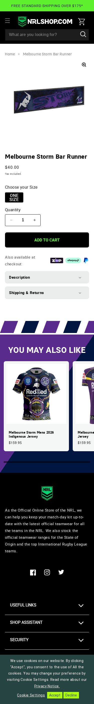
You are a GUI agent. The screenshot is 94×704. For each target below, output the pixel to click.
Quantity (13, 210)
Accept (54, 695)
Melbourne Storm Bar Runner (47, 54)
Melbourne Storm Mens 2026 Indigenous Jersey (31, 434)
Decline (71, 695)
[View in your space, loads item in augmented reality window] (84, 64)
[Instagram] (47, 572)
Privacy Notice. (47, 686)
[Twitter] (61, 572)
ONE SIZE (14, 197)
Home (10, 54)
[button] (10, 20)
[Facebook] (33, 572)
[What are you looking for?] (83, 34)
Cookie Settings (31, 695)
